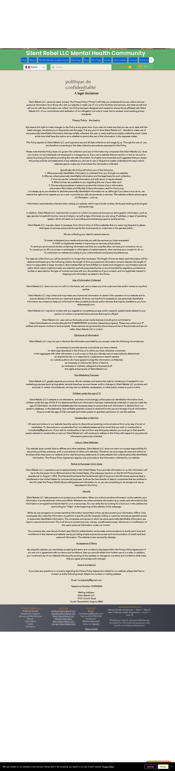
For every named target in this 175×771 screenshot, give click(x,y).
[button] (126, 67)
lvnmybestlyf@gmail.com (40, 430)
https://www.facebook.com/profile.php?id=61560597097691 (58, 323)
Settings (150, 766)
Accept (163, 766)
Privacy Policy (108, 766)
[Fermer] (171, 766)
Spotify (95, 624)
